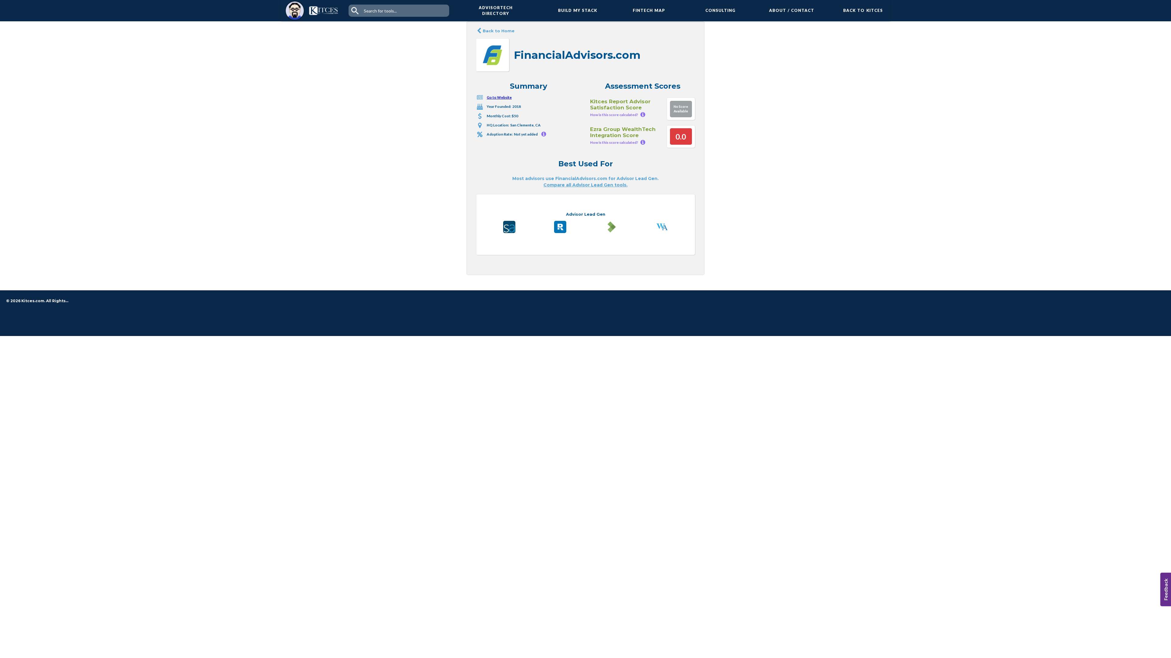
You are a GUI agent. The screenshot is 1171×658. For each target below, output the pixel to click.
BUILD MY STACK (577, 10)
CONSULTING (720, 10)
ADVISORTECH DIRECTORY (496, 10)
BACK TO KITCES (863, 10)
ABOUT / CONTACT (792, 10)
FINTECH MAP (649, 10)
